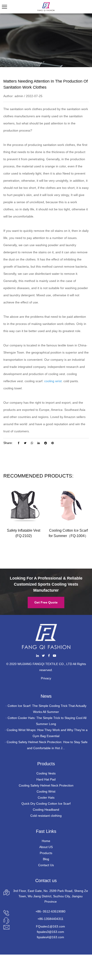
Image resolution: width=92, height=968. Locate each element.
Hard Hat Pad (46, 779)
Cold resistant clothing (46, 815)
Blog (46, 859)
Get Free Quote (46, 602)
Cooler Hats (46, 797)
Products (46, 853)
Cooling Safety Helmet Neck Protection (46, 785)
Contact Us (46, 865)
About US (46, 847)
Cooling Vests (46, 773)
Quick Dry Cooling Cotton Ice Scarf (46, 803)
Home (46, 841)
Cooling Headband (46, 809)
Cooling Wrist (46, 791)
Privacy (46, 678)
